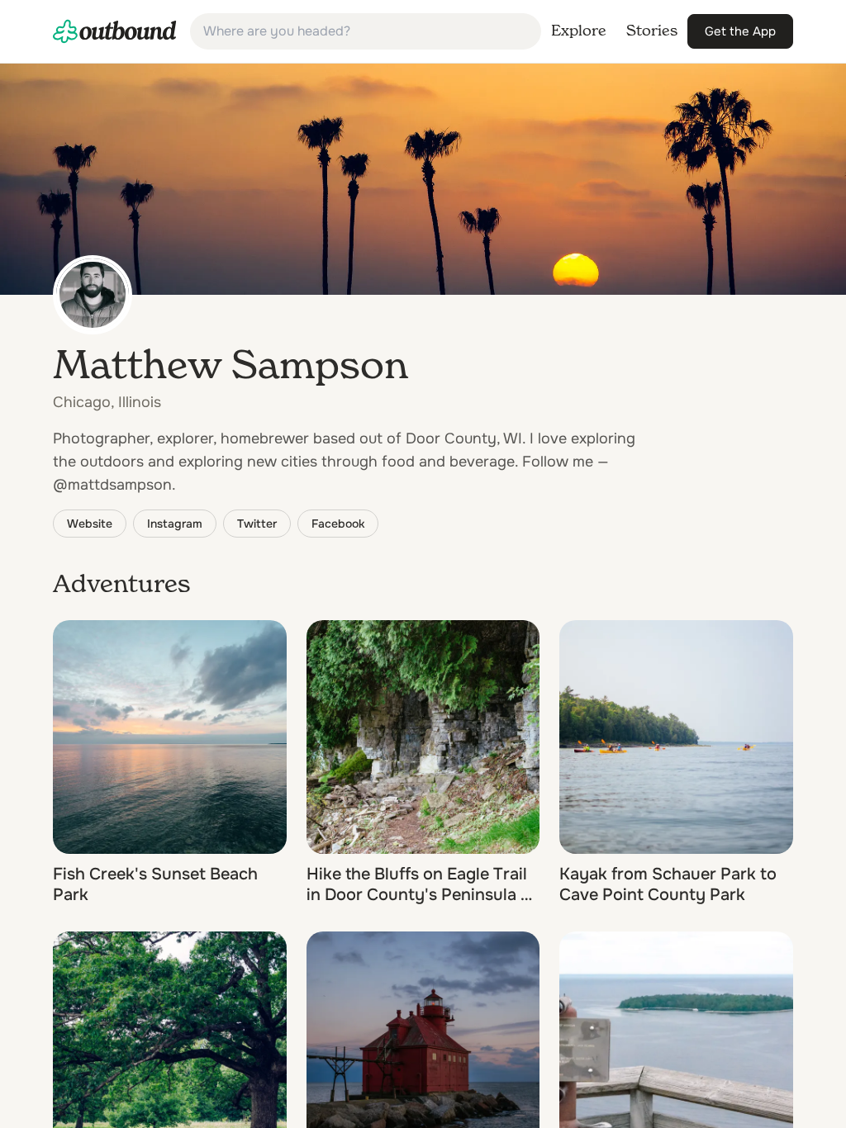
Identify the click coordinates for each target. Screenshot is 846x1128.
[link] (115, 31)
